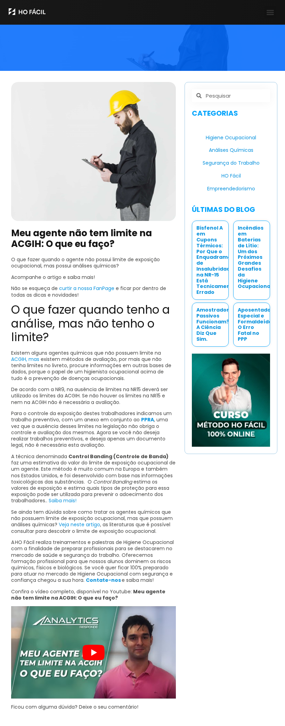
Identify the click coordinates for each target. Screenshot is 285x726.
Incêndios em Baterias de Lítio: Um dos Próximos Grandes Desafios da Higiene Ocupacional (255, 257)
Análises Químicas (231, 150)
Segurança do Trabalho (231, 162)
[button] (270, 12)
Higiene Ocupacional (231, 137)
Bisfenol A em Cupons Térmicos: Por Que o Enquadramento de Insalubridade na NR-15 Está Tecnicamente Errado (218, 260)
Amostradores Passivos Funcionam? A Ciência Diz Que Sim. (215, 324)
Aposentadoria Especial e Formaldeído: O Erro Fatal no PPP (258, 324)
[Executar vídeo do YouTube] (93, 652)
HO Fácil (231, 175)
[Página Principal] (27, 11)
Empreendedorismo (231, 188)
